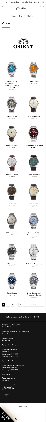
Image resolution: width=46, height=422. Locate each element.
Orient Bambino (34, 116)
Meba (25, 406)
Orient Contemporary (34, 264)
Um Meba (5, 380)
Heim (14, 16)
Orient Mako (12, 116)
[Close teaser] (16, 419)
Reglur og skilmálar (8, 378)
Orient (21, 16)
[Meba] (21, 7)
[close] (43, 2)
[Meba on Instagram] (6, 395)
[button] (7, 414)
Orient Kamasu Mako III (34, 145)
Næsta (33, 304)
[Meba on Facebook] (3, 395)
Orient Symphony (34, 175)
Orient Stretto (34, 81)
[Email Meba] (8, 395)
